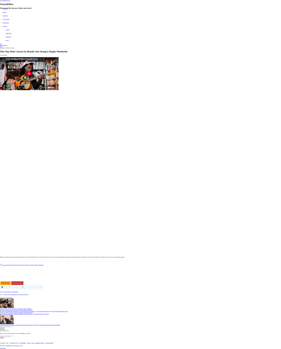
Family (4, 12)
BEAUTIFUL (8, 291)
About (32, 343)
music (8, 294)
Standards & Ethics (39, 343)
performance (15, 294)
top (27, 294)
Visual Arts (8, 37)
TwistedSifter (23, 343)
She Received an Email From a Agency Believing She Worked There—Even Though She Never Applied (24, 314)
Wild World (8, 33)
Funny (7, 40)
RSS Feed (16, 345)
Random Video (3, 45)
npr (10, 294)
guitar (4, 294)
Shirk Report (6, 22)
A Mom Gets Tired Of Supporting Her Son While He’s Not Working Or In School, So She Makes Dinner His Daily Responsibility (30, 325)
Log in (21, 345)
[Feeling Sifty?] (3, 348)
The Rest (5, 26)
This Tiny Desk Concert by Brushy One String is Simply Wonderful (15, 308)
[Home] (140, 0)
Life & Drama (6, 19)
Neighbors (5, 15)
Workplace (5, 8)
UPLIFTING (15, 291)
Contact (28, 343)
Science (7, 29)
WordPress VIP (9, 345)
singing (20, 294)
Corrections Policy (49, 343)
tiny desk (24, 294)
